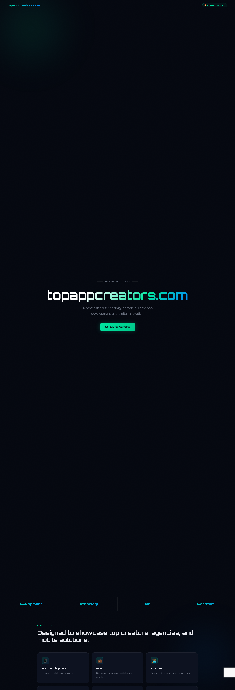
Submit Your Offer (120, 327)
